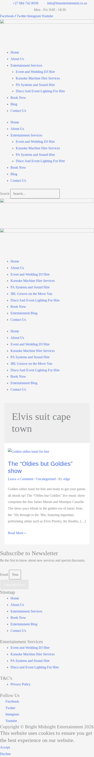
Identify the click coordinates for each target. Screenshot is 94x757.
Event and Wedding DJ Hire (35, 72)
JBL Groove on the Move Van (31, 294)
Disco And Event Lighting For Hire (40, 91)
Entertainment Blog (23, 313)
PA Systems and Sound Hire (35, 85)
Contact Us (18, 111)
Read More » (17, 533)
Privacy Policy (20, 684)
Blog (13, 104)
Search (4, 193)
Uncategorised (46, 479)
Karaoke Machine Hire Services (38, 78)
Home (14, 52)
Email (4, 574)
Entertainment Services (26, 65)
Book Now (18, 97)
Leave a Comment (20, 479)
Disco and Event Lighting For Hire (34, 667)
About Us (17, 59)
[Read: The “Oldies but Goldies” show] (28, 451)
